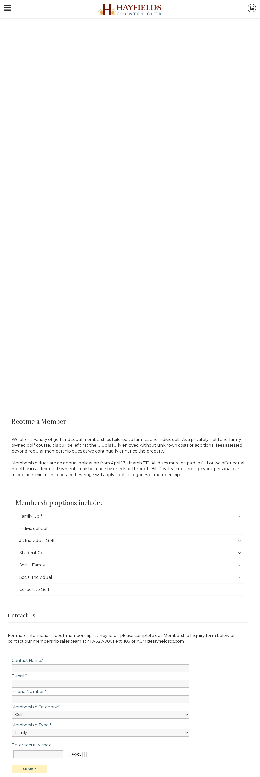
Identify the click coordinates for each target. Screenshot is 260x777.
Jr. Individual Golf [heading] (37, 540)
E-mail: (19, 676)
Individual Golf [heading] (34, 528)
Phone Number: (29, 691)
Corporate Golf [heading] (34, 589)
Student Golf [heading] (32, 552)
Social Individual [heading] (35, 577)
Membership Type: (31, 725)
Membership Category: (36, 707)
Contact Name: (28, 660)
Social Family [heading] (32, 565)
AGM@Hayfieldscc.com (160, 641)
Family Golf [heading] (30, 516)
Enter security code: (32, 745)
